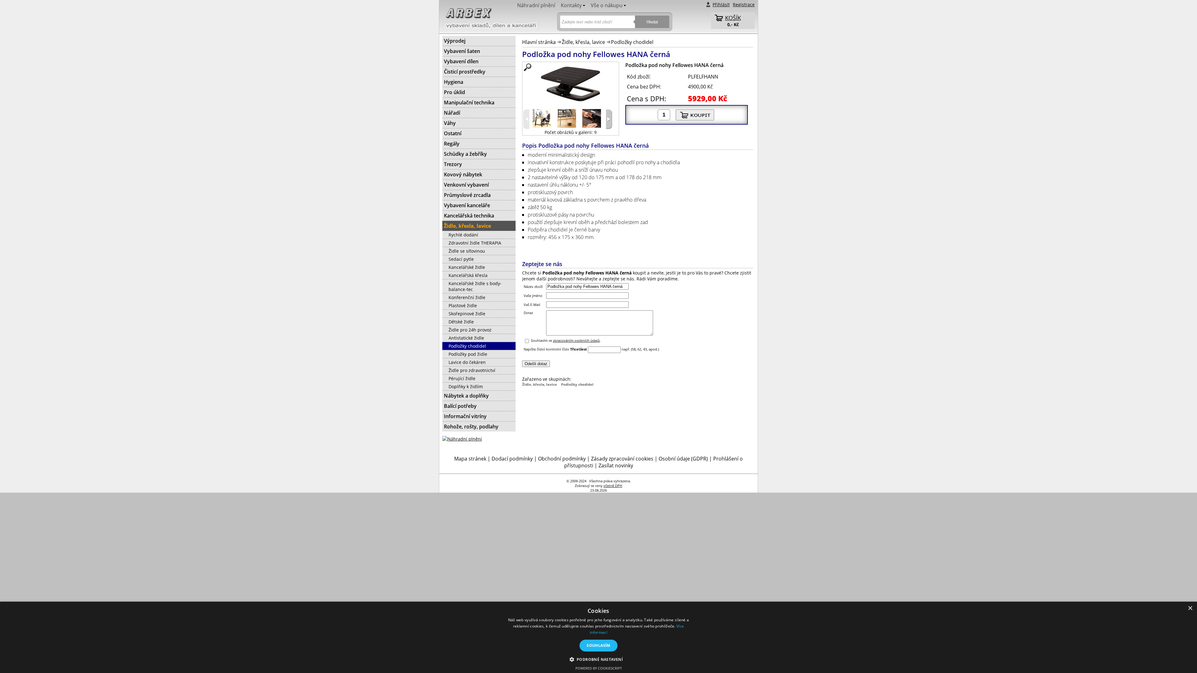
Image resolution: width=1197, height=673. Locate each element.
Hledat (652, 22)
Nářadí (452, 112)
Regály (451, 143)
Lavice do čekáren (467, 362)
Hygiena (453, 82)
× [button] (1190, 608)
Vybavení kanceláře (467, 205)
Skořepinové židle (467, 314)
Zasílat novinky (615, 465)
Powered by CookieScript (598, 668)
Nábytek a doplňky (466, 395)
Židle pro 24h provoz (470, 330)
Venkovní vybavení (466, 184)
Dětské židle (461, 322)
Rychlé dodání (463, 235)
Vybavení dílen (461, 61)
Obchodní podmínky (562, 458)
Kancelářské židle (467, 267)
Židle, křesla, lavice (583, 42)
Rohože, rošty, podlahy (471, 426)
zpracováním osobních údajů (576, 340)
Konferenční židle (467, 297)
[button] (598, 659)
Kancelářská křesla (468, 275)
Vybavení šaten (462, 51)
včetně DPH (612, 485)
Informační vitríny (465, 416)
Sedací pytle (461, 259)
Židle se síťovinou (467, 251)
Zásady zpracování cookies (622, 458)
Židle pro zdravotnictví (472, 370)
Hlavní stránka (539, 42)
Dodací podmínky (512, 458)
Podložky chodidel (632, 42)
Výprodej (454, 40)
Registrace (744, 4)
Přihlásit (721, 4)
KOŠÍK (733, 17)
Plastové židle (463, 305)
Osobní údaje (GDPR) (683, 458)
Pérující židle (462, 378)
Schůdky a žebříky (465, 153)
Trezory (453, 164)
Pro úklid (454, 92)
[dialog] (598, 637)
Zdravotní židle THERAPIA (475, 243)
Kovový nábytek (463, 174)
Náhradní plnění (536, 5)
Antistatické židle (466, 338)
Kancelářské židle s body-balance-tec (475, 286)
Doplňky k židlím (466, 386)
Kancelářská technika (469, 215)
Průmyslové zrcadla (467, 195)
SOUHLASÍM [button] (598, 645)
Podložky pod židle (468, 354)
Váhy (450, 123)
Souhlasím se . (566, 340)
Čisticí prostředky (464, 71)
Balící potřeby (460, 406)
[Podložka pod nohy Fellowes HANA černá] (571, 84)
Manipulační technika (469, 102)
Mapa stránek (470, 458)
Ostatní (452, 133)
